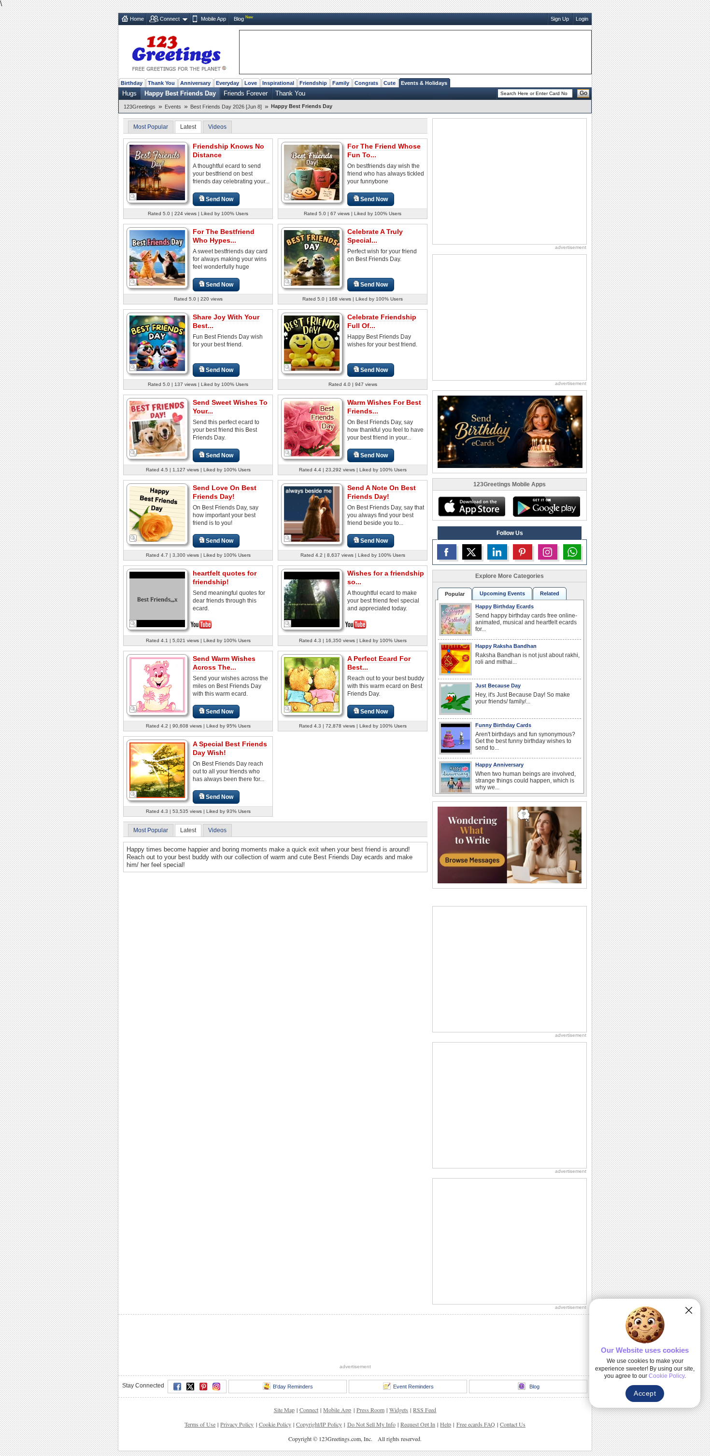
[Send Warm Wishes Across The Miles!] (157, 684)
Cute (389, 83)
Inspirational (278, 83)
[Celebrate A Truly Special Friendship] (312, 257)
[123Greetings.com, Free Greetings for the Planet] (178, 51)
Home (137, 19)
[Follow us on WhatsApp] (572, 552)
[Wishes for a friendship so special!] (312, 598)
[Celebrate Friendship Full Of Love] (312, 343)
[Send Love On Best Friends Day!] (157, 513)
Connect (170, 19)
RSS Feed (424, 1410)
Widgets (398, 1410)
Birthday (131, 83)
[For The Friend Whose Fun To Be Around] (312, 172)
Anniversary (195, 83)
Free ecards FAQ (475, 1424)
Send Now (219, 199)
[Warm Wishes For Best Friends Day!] (312, 428)
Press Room (370, 1410)
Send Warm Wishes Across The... (224, 663)
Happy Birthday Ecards (504, 606)
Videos (217, 127)
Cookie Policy (275, 1424)
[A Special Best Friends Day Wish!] (157, 770)
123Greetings (140, 107)
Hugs (129, 93)
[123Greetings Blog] (510, 844)
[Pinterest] (203, 1386)
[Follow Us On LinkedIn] (497, 552)
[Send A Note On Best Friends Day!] (312, 513)
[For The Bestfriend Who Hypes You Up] (157, 257)
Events (173, 107)
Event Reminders (413, 1386)
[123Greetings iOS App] (471, 506)
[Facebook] (177, 1386)
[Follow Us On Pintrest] (522, 552)
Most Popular (150, 127)
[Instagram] (216, 1386)
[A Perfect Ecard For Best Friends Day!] (312, 684)
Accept (645, 1393)
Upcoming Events (502, 593)
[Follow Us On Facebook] (446, 552)
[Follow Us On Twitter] (472, 552)
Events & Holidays (424, 83)
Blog (239, 19)
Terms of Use (200, 1424)
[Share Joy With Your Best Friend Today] (157, 343)
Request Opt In (417, 1424)
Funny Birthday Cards (503, 725)
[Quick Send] (133, 197)
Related (549, 593)
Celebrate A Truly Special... (375, 236)
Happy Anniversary (499, 765)
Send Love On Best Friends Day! (224, 492)
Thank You (161, 83)
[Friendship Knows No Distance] (157, 172)
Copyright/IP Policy (319, 1424)
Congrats (366, 83)
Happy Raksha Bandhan (506, 646)
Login (582, 19)
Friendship (313, 83)
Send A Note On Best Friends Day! (381, 492)
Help (445, 1424)
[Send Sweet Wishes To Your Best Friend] (157, 428)
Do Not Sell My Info (371, 1424)
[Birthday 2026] (510, 431)
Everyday (227, 83)
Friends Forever (246, 93)
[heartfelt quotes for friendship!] (157, 598)
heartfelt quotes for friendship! (224, 577)
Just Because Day (498, 685)
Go (583, 93)
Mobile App (213, 19)
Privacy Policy (237, 1424)
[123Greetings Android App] (546, 506)
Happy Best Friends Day (180, 93)
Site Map (284, 1410)
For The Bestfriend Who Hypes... (224, 236)
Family (340, 83)
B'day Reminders (293, 1386)
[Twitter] (190, 1386)
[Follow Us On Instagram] (547, 552)
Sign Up (560, 19)
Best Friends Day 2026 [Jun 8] (226, 107)
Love (250, 83)
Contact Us (512, 1424)
